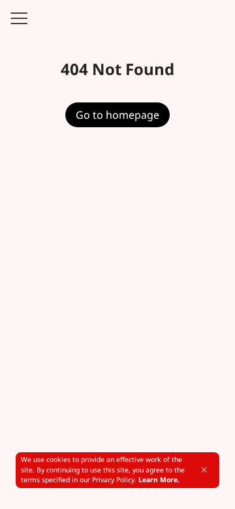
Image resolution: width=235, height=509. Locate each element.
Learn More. (159, 479)
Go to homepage (117, 115)
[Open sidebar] (18, 18)
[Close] (204, 470)
